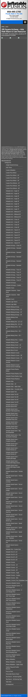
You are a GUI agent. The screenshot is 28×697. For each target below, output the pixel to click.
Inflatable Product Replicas (13, 378)
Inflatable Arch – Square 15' (13, 230)
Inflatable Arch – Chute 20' (12, 222)
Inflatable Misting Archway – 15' (14, 312)
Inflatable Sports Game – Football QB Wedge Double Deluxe (13, 467)
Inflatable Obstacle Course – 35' (14, 355)
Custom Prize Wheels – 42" (13, 183)
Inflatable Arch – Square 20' (13, 232)
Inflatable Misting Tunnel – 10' (13, 345)
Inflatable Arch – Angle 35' (12, 201)
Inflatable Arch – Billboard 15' (13, 211)
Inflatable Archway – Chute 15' (13, 245)
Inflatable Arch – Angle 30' (12, 198)
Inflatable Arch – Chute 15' (12, 219)
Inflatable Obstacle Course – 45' (14, 358)
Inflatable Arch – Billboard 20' (13, 214)
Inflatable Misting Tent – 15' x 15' (14, 324)
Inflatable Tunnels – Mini (12, 578)
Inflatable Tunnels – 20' (12, 570)
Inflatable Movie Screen (12, 350)
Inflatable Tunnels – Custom (13, 575)
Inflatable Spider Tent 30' (12, 397)
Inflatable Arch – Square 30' (13, 237)
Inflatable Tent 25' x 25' (11, 557)
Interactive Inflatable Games (13, 583)
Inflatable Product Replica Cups (14, 376)
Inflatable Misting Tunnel (12, 342)
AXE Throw (9, 167)
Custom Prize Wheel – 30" (12, 178)
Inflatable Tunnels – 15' (12, 567)
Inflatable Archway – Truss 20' (13, 277)
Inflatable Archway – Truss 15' (13, 275)
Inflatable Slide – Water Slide (13, 386)
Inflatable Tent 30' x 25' (11, 559)
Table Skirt (8, 681)
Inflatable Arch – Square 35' (13, 240)
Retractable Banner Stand (12, 674)
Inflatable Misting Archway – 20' (14, 314)
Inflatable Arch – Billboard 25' (13, 217)
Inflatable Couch (10, 299)
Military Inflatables (10, 659)
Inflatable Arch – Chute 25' (12, 224)
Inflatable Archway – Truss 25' (13, 280)
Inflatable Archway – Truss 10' (13, 269)
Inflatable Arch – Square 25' (13, 235)
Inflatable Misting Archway (12, 307)
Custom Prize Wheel (11, 172)
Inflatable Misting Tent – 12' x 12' (14, 321)
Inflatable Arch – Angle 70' (12, 209)
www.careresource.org (6, 160)
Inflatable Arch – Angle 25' (12, 196)
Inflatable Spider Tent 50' (12, 402)
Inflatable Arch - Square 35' (16, 33)
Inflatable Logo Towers (11, 301)
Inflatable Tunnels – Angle (12, 572)
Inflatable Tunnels (10, 562)
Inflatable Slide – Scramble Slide (14, 389)
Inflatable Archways (11, 282)
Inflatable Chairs (10, 288)
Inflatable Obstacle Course (12, 352)
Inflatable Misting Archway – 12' (14, 309)
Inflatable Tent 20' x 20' (11, 554)
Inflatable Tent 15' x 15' (11, 552)
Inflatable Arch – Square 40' (13, 242)
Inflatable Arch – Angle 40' (12, 204)
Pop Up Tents (9, 671)
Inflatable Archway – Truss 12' (13, 272)
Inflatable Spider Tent (11, 391)
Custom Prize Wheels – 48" (13, 185)
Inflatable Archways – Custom (13, 285)
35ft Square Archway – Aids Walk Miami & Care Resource (13, 30)
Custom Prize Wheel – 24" (12, 175)
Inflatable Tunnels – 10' (12, 565)
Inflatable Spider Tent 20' (12, 394)
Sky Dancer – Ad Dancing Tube (14, 679)
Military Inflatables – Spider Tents (14, 664)
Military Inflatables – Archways (13, 662)
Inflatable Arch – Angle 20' (12, 193)
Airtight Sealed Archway (12, 165)
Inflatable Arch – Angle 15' (12, 191)
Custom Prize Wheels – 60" (13, 188)
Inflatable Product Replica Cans (14, 373)
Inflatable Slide (9, 381)
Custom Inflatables (10, 170)
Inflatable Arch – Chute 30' (12, 227)
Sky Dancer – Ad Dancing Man (14, 676)
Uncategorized (9, 684)
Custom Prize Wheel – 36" (12, 180)
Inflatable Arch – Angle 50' (12, 206)
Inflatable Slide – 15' (11, 384)
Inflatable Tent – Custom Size (13, 549)
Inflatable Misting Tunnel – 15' (13, 347)
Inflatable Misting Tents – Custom (14, 339)
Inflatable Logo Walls (11, 304)
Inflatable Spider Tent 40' (12, 399)
